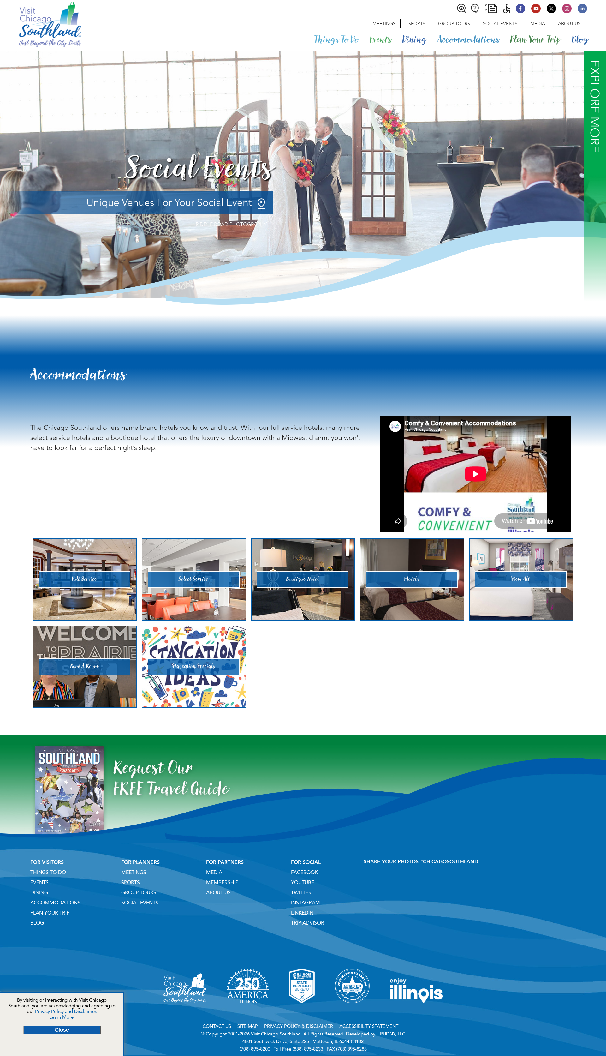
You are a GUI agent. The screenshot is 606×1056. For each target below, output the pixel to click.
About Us (569, 24)
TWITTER (301, 893)
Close (62, 1030)
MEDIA (214, 872)
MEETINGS (133, 872)
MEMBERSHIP (222, 882)
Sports (416, 24)
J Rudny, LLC (391, 1034)
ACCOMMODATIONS (55, 903)
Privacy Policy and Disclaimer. (66, 1011)
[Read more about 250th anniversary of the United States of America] (247, 1011)
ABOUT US (218, 893)
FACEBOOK (304, 872)
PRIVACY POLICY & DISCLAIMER (298, 1026)
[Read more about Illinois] (416, 1011)
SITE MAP (247, 1026)
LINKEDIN (302, 913)
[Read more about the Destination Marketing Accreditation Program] (352, 1011)
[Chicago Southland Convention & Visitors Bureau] (40, 23)
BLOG (37, 923)
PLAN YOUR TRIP (49, 913)
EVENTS (39, 882)
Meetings (383, 24)
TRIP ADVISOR (307, 923)
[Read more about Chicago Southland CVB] (185, 1011)
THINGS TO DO (48, 872)
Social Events (500, 24)
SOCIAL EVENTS (139, 903)
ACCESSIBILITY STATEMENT (368, 1026)
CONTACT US (217, 1026)
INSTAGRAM (305, 903)
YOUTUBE (302, 882)
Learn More (61, 1017)
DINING (39, 893)
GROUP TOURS (138, 893)
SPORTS (130, 882)
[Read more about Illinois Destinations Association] (301, 1011)
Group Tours (454, 24)
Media (537, 24)
